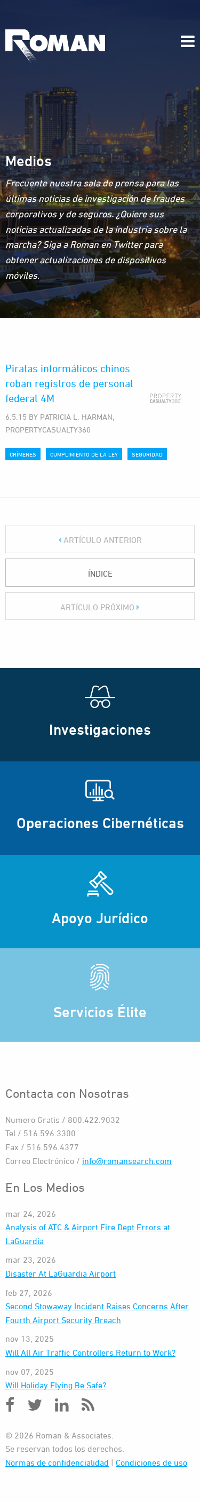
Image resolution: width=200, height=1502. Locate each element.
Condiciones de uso (151, 1462)
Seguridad (147, 454)
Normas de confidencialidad (57, 1462)
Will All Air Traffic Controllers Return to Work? (90, 1352)
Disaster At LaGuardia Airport (60, 1273)
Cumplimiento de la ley (84, 454)
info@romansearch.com (127, 1161)
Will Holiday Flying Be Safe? (55, 1385)
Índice (100, 573)
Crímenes (23, 454)
